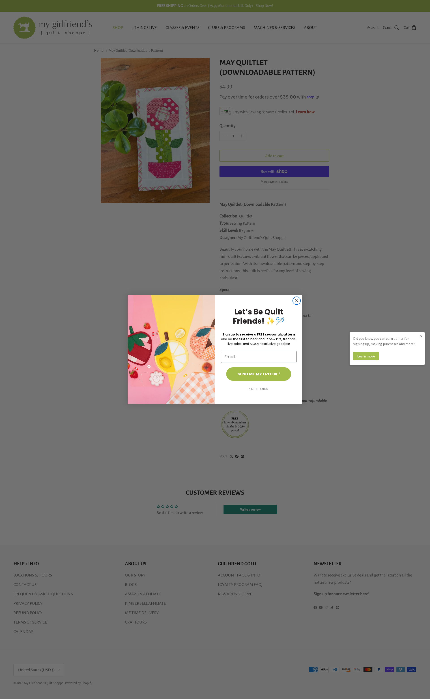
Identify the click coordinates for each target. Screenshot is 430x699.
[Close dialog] (297, 301)
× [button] (421, 336)
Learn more (366, 356)
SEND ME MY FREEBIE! (259, 374)
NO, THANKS (259, 389)
